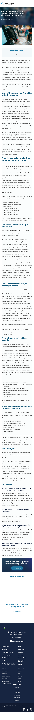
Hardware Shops (22, 657)
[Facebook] (23, 709)
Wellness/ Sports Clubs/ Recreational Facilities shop (9, 664)
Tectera (25, 706)
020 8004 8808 (18, 637)
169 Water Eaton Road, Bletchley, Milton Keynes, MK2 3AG (18, 633)
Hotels (3, 660)
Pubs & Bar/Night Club (7, 655)
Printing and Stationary (21, 661)
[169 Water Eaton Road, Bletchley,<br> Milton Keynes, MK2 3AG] (8, 632)
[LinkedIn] (27, 709)
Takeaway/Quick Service (8, 652)
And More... (20, 664)
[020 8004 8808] (13, 637)
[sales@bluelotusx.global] (11, 641)
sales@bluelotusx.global (18, 641)
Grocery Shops (21, 649)
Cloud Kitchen (5, 657)
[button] (32, 3)
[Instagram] (31, 709)
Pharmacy (20, 652)
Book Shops (20, 655)
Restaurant (4, 649)
